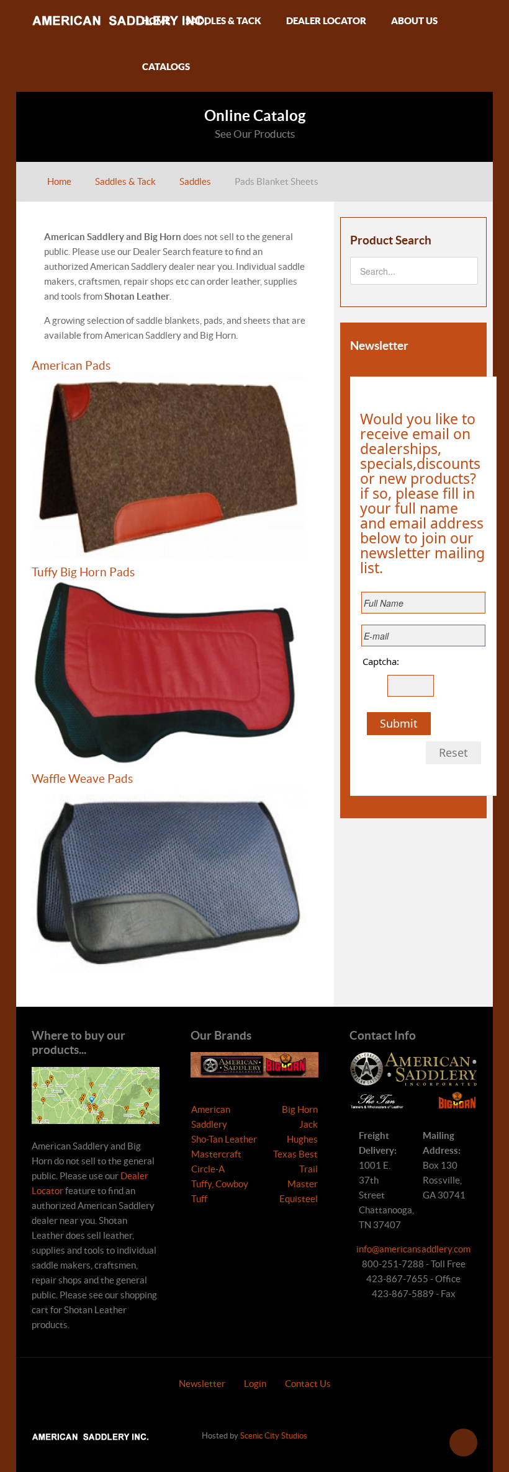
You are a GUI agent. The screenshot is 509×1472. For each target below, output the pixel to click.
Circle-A (208, 1169)
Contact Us (308, 1383)
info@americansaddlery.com (413, 1249)
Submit (399, 723)
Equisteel (298, 1198)
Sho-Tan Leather (224, 1139)
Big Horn (300, 1109)
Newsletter (202, 1383)
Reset (453, 752)
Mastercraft (216, 1154)
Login (255, 1383)
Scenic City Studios (273, 1435)
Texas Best (295, 1154)
